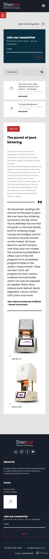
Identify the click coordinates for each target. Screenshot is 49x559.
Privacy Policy (9, 489)
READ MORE (22, 96)
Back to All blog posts (29, 24)
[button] (41, 72)
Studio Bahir (28, 553)
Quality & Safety (10, 492)
